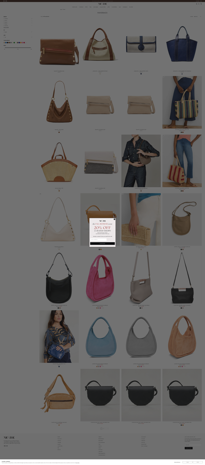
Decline (198, 462)
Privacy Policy (77, 462)
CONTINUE (102, 243)
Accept (188, 462)
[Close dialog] (114, 219)
